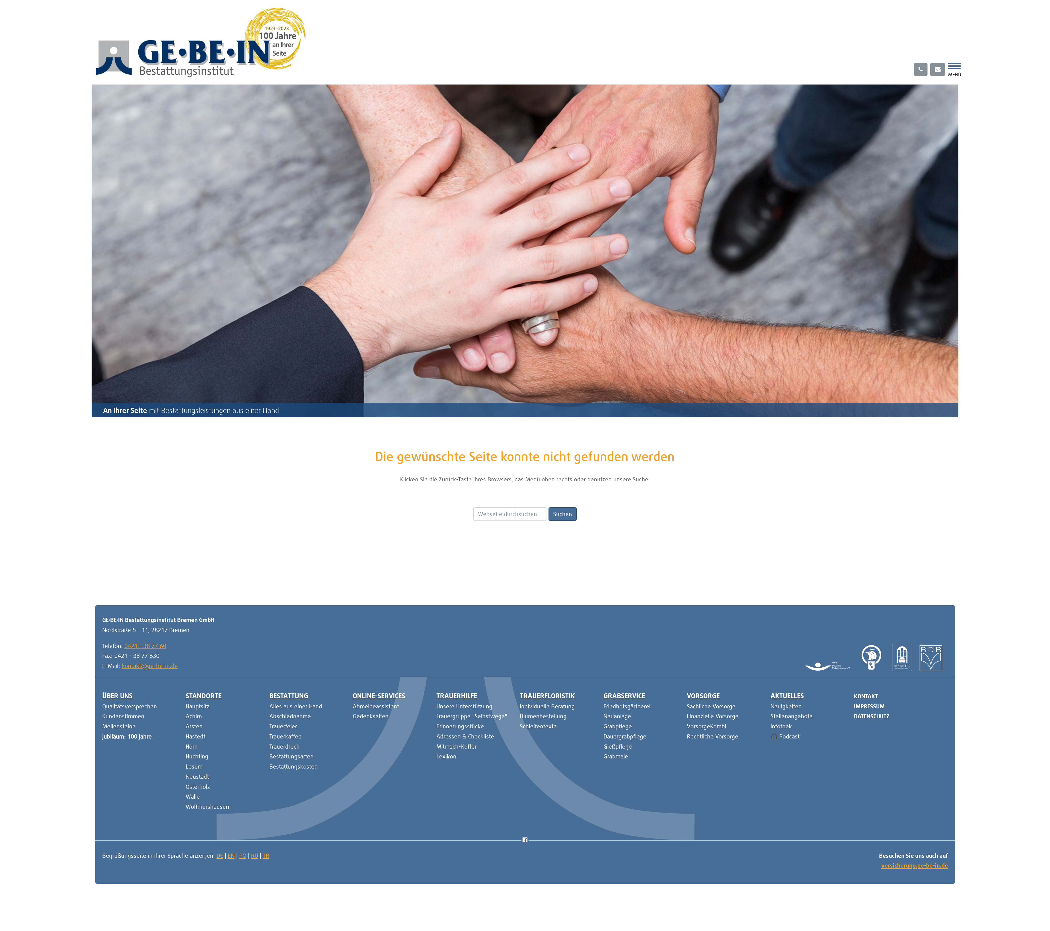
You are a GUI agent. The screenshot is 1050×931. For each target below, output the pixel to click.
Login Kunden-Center (129, 578)
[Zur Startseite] (201, 41)
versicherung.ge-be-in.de (914, 865)
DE (220, 855)
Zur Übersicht (931, 578)
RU (254, 855)
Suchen (562, 514)
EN (231, 855)
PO (242, 855)
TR (266, 855)
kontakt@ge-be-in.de (150, 665)
